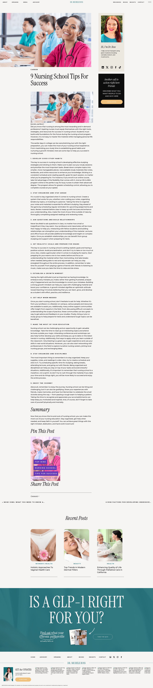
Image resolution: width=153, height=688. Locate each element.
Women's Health (44, 563)
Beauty (77, 563)
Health (110, 563)
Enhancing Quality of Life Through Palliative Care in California (109, 569)
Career (34, 69)
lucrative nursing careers (70, 346)
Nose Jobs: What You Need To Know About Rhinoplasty (33, 502)
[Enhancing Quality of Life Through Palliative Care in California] (109, 545)
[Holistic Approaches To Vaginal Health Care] (43, 545)
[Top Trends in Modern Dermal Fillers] (76, 545)
